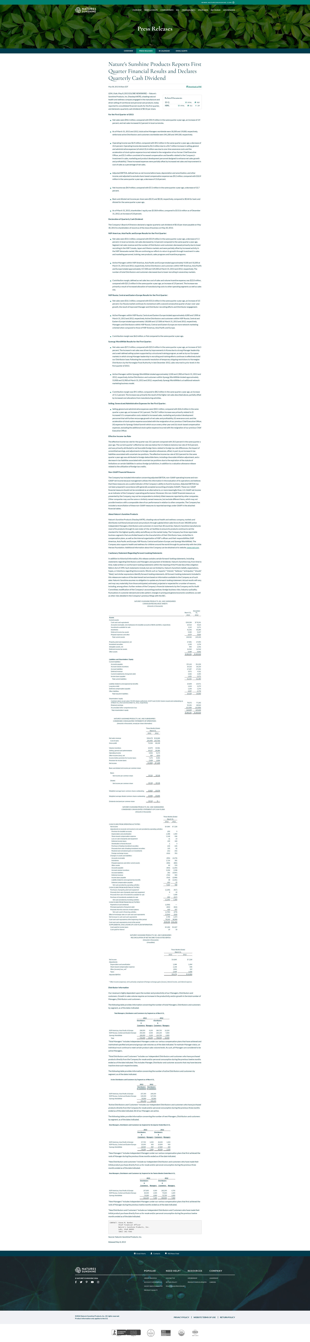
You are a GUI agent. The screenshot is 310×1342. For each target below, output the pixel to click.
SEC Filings (216, 10)
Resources (195, 1271)
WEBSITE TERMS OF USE (205, 1317)
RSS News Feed (173, 1254)
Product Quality (151, 1290)
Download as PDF (195, 87)
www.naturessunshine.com (217, 2)
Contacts (156, 1254)
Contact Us (170, 1278)
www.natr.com (193, 547)
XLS (191, 105)
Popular (150, 1271)
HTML (189, 102)
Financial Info (188, 10)
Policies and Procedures (175, 1286)
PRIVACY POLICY (181, 1317)
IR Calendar (164, 51)
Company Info (166, 10)
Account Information (153, 1282)
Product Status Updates (197, 1282)
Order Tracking (150, 1278)
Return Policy (171, 1282)
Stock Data (203, 10)
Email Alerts (181, 51)
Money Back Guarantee (153, 1286)
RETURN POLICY (227, 1317)
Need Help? (173, 1271)
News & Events (151, 10)
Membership (192, 1278)
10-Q (167, 102)
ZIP (198, 105)
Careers (212, 1282)
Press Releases (146, 51)
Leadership (213, 1278)
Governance (229, 10)
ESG (177, 10)
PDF (198, 102)
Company (215, 1271)
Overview (137, 10)
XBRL (167, 105)
